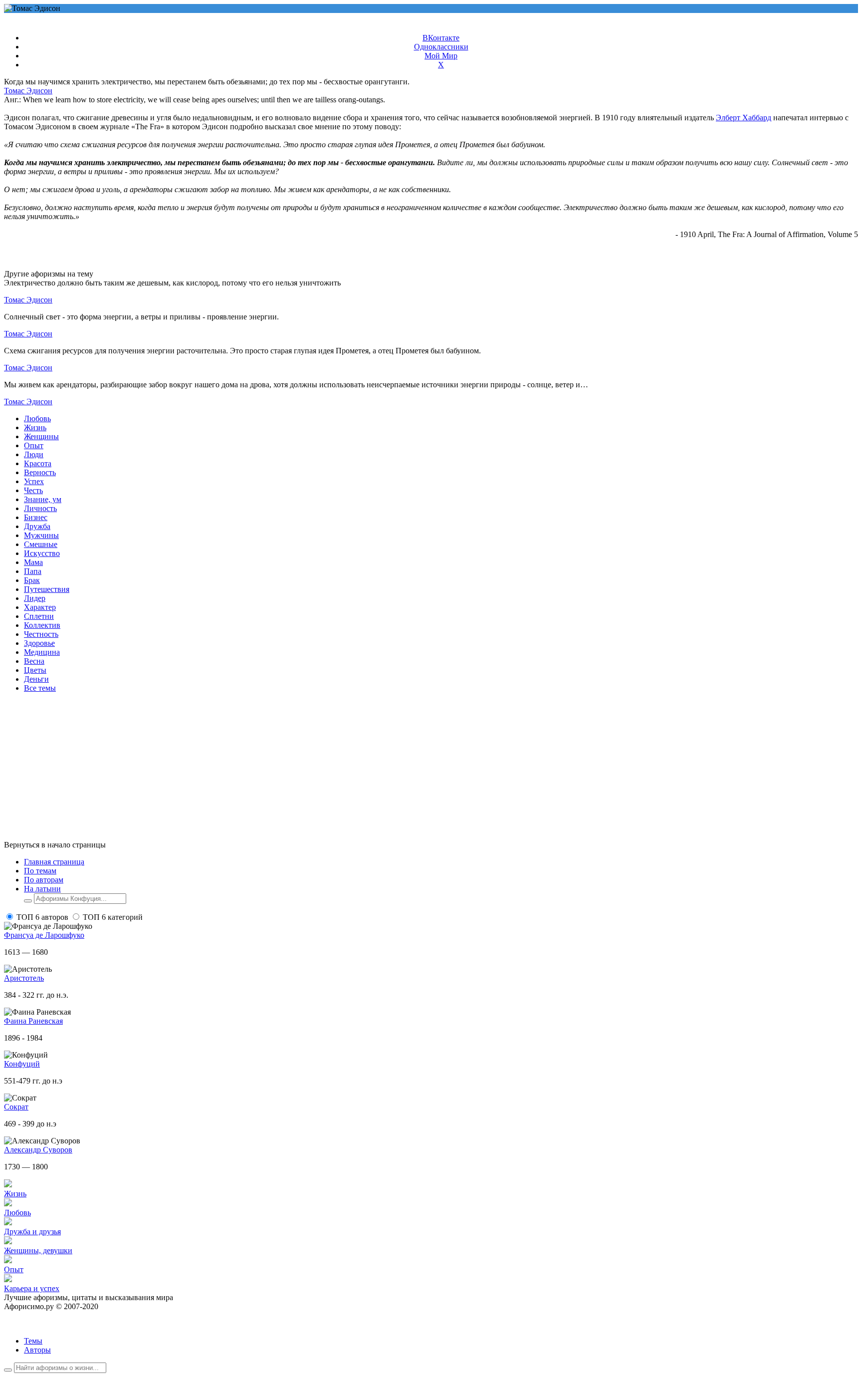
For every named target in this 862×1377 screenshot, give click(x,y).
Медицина (42, 652)
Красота (37, 463)
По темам (40, 870)
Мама (33, 562)
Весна (34, 661)
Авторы (37, 1350)
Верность (40, 472)
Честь (33, 490)
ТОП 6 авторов (42, 917)
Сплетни (39, 616)
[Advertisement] (303, 770)
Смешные (40, 544)
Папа (32, 571)
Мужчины (41, 535)
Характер (40, 607)
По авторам (43, 879)
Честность (41, 634)
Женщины (41, 436)
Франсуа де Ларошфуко (44, 935)
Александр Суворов (38, 1149)
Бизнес (35, 517)
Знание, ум (42, 499)
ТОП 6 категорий (113, 917)
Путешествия (46, 589)
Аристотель (24, 978)
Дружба (37, 526)
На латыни (42, 888)
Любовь (37, 418)
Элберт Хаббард (743, 117)
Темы (33, 1341)
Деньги (36, 679)
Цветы (35, 670)
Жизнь (35, 427)
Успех (34, 481)
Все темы (40, 688)
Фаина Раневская (33, 1021)
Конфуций (22, 1064)
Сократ (16, 1106)
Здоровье (39, 643)
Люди (33, 454)
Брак (32, 580)
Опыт (33, 445)
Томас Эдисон (28, 90)
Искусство (42, 553)
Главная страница (54, 861)
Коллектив (42, 625)
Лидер (34, 598)
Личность (40, 508)
